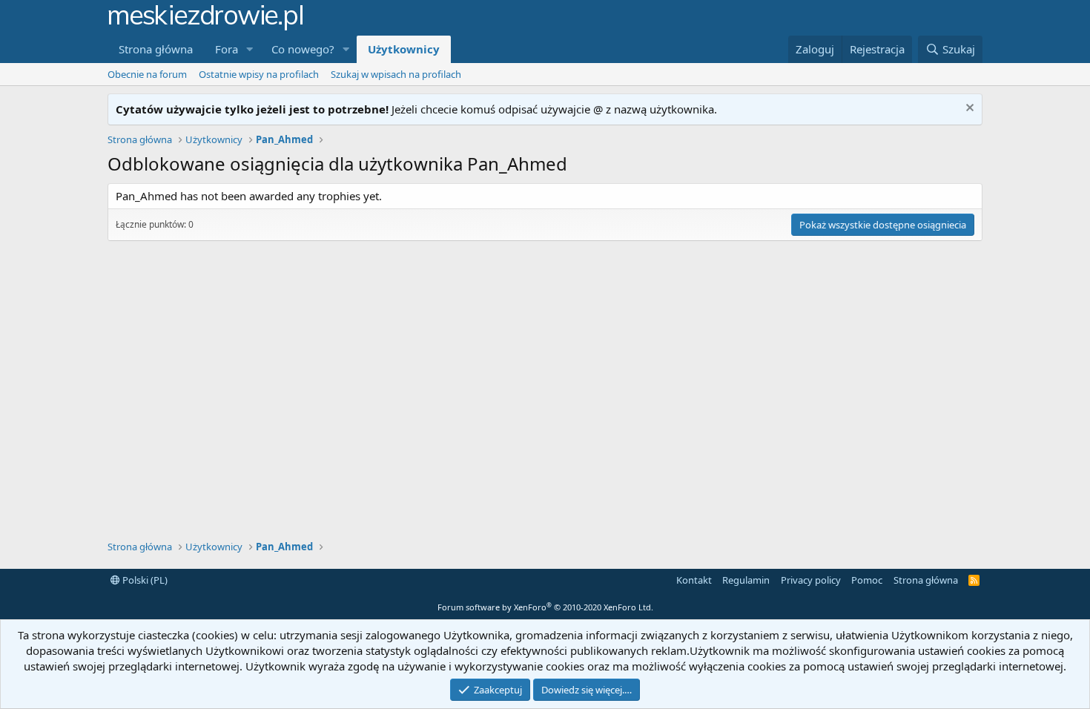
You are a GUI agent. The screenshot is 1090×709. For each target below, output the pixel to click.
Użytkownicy (404, 49)
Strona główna (156, 49)
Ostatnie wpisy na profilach (259, 74)
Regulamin (746, 580)
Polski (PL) (144, 580)
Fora (226, 49)
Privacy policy (811, 580)
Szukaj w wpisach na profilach (396, 74)
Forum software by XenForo (545, 607)
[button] (250, 49)
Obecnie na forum (147, 74)
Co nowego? (302, 49)
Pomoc (866, 580)
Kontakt (694, 580)
